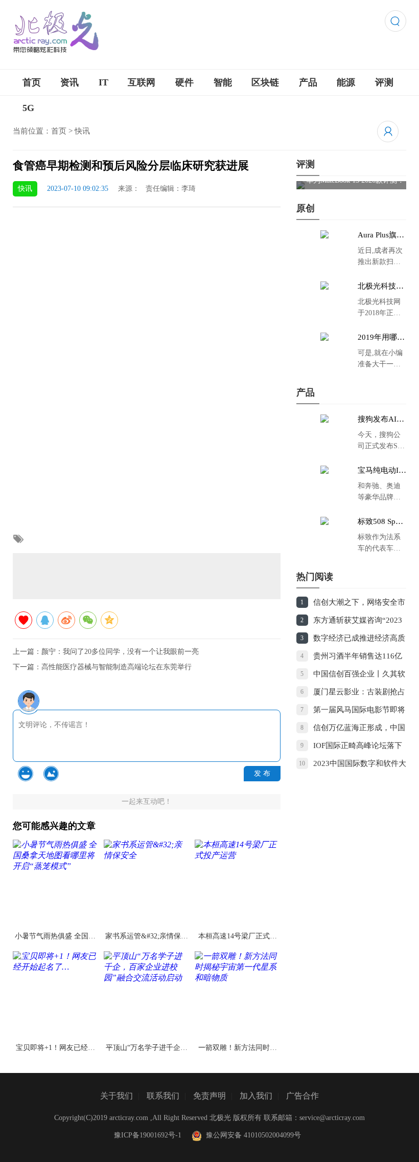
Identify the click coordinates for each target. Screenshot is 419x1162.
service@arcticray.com (332, 1118)
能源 (346, 82)
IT (103, 82)
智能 (223, 82)
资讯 (69, 82)
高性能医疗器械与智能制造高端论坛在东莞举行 (116, 667)
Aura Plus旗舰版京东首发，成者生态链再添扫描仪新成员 (381, 235)
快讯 (82, 131)
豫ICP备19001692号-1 (147, 1135)
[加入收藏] (23, 620)
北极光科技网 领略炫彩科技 (381, 286)
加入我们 (256, 1095)
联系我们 (163, 1095)
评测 (384, 82)
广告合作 (302, 1095)
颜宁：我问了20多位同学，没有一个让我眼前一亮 (120, 651)
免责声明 (209, 1095)
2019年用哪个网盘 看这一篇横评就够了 (382, 337)
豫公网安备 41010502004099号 (251, 1135)
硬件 (184, 82)
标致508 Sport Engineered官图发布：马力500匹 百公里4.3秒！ (381, 522)
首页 (31, 82)
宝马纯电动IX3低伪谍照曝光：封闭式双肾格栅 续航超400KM (382, 470)
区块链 (265, 82)
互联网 (141, 82)
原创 (305, 208)
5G (28, 108)
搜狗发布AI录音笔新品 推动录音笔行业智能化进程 (382, 419)
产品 (308, 82)
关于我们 (116, 1095)
